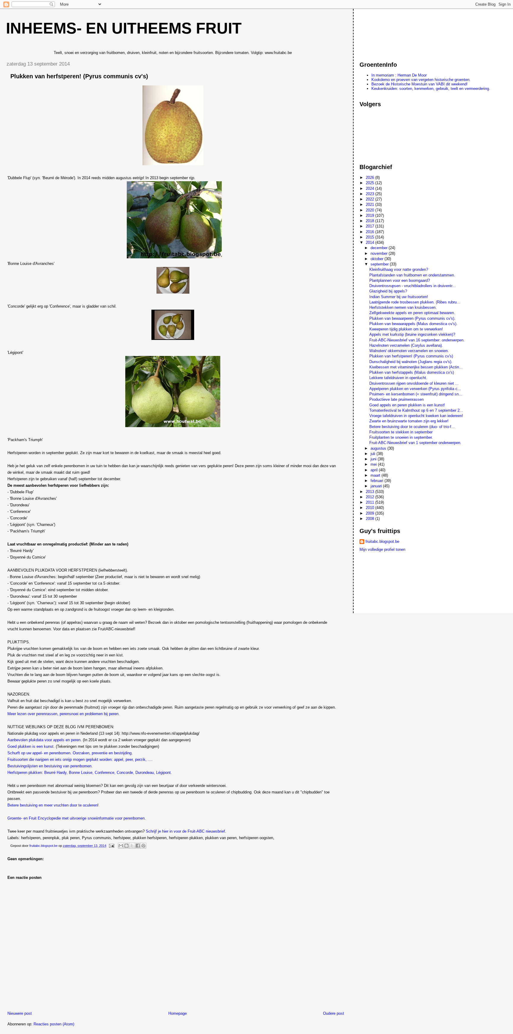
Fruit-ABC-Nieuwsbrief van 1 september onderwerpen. (415, 442)
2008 (370, 518)
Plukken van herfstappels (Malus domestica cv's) (411, 372)
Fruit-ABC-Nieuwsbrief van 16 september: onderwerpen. (417, 340)
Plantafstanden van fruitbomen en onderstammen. (412, 275)
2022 (370, 199)
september (380, 264)
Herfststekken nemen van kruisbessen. (403, 307)
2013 (370, 491)
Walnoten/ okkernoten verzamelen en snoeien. (409, 351)
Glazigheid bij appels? (388, 291)
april (374, 470)
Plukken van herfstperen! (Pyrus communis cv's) (411, 356)
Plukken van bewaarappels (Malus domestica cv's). (413, 324)
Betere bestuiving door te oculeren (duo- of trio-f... (412, 426)
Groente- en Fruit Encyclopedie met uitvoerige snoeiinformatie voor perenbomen (76, 818)
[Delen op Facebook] (138, 846)
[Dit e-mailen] (121, 846)
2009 (370, 513)
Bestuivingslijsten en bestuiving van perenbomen (49, 766)
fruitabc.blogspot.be (382, 541)
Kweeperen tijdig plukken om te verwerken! (406, 329)
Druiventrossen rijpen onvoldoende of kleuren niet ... (414, 383)
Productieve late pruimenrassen (396, 399)
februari (377, 480)
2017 (370, 226)
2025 (370, 183)
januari (376, 486)
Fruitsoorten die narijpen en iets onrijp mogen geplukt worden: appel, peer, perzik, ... (79, 759)
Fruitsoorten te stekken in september (401, 432)
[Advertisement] (386, 32)
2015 (370, 237)
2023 (370, 194)
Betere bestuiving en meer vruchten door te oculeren (52, 805)
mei (374, 464)
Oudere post (333, 1013)
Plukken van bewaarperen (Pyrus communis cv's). (412, 318)
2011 (370, 502)
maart (375, 475)
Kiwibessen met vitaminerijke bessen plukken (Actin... (416, 367)
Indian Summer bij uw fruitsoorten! (398, 297)
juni (374, 459)
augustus (378, 448)
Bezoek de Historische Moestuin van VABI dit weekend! (419, 84)
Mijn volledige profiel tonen (382, 549)
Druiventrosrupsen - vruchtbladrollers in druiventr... (412, 286)
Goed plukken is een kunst (30, 746)
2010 (370, 507)
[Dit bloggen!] (126, 846)
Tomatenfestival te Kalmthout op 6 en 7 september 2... (416, 410)
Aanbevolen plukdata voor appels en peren (43, 740)
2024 (370, 188)
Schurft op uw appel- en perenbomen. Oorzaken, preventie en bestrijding (69, 753)
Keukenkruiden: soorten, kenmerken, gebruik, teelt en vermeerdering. (430, 88)
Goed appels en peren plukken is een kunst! (407, 405)
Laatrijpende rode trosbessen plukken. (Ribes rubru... (414, 302)
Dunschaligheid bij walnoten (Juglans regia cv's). (410, 361)
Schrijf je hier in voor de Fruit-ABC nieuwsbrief (185, 831)
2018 (370, 221)
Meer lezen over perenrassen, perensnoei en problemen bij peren (62, 714)
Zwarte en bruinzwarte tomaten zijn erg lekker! (409, 421)
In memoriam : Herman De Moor (399, 75)
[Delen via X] (132, 846)
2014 (370, 242)
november (379, 253)
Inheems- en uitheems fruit (124, 28)
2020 (370, 210)
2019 (370, 215)
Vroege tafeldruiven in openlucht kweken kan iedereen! (416, 415)
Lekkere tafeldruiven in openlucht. (398, 378)
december (379, 248)
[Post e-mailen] (111, 845)
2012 (370, 497)
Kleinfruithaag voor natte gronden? (398, 269)
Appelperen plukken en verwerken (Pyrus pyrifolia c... (415, 388)
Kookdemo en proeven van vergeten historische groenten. (421, 79)
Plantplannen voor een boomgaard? (399, 280)
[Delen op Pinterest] (143, 846)
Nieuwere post (19, 1013)
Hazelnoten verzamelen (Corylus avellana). (406, 345)
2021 (370, 204)
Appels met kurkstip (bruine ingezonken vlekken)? (412, 334)
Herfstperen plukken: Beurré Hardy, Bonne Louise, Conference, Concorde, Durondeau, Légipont (89, 772)
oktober (377, 259)
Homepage (177, 1013)
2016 (370, 232)
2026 (370, 177)
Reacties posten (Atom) (54, 1024)
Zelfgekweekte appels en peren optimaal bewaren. (412, 313)
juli (373, 453)
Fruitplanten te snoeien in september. (401, 437)
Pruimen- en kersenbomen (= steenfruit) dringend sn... (415, 394)
